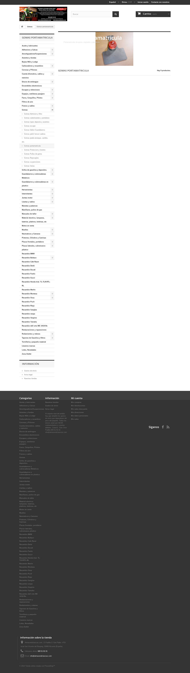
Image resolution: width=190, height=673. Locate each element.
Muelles (25, 230)
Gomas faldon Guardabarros (34, 130)
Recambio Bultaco (29, 258)
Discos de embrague (30, 82)
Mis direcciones (77, 412)
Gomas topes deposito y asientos (36, 122)
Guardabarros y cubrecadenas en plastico (35, 184)
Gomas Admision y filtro (33, 114)
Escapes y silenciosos (31, 90)
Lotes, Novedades (29, 350)
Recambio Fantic (28, 274)
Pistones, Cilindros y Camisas (34, 238)
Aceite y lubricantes (30, 46)
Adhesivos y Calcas (29, 50)
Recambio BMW (28, 254)
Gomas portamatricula (32, 146)
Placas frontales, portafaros (33, 242)
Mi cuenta (76, 398)
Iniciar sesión (143, 2)
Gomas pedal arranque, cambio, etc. (35, 140)
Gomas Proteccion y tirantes (34, 150)
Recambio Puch (28, 302)
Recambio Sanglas (29, 310)
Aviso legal (28, 375)
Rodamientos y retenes (31, 334)
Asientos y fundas (29, 58)
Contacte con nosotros (160, 2)
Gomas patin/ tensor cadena (34, 134)
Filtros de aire (27, 102)
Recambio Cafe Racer (30, 262)
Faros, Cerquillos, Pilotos (32, 98)
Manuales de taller (29, 214)
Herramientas (27, 190)
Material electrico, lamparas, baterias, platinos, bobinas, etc (34, 220)
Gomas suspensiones (32, 162)
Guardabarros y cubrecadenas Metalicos (34, 176)
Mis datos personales (79, 416)
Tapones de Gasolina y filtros (33, 338)
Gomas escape (29, 126)
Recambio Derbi (28, 266)
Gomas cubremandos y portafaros (37, 118)
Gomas (25, 110)
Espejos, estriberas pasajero (33, 94)
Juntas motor (27, 198)
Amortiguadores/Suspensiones (34, 54)
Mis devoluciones (78, 406)
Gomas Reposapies (31, 158)
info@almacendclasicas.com (41, 656)
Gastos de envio (30, 371)
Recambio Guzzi (28, 278)
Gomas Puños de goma (33, 154)
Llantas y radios (28, 202)
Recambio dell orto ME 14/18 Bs (34, 326)
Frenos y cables (28, 106)
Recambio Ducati (28, 270)
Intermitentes (27, 194)
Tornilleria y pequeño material (34, 342)
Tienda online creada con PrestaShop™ (40, 666)
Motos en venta (28, 226)
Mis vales (75, 419)
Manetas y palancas (29, 206)
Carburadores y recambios (32, 66)
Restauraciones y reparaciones (34, 330)
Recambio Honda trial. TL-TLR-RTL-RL (36, 284)
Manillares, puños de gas (32, 210)
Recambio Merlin (28, 290)
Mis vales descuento (79, 409)
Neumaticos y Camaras (31, 234)
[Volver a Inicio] (22, 26)
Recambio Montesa (29, 294)
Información (30, 363)
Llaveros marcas (28, 346)
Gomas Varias (29, 166)
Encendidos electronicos (32, 86)
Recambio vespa (28, 314)
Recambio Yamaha (29, 322)
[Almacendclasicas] (43, 14)
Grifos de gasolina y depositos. (34, 170)
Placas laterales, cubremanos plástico (33, 248)
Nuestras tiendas (30, 378)
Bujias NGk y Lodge (30, 62)
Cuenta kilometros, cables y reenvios (33, 76)
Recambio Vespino (29, 318)
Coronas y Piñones (29, 70)
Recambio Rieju (28, 306)
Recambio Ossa (28, 298)
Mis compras (76, 402)
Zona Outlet (26, 354)
